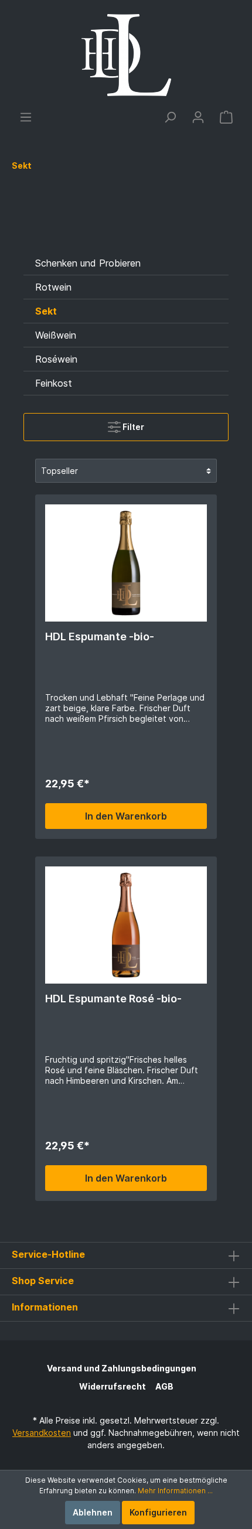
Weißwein (55, 335)
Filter (132, 427)
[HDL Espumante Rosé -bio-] (126, 925)
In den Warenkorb (126, 816)
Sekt (46, 311)
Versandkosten (41, 1433)
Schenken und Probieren (88, 263)
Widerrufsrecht (112, 1386)
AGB (164, 1386)
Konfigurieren (158, 1512)
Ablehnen (93, 1512)
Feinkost (53, 383)
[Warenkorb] (226, 117)
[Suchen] (170, 117)
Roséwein (56, 359)
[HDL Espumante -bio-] (126, 563)
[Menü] (26, 117)
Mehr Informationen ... (175, 1490)
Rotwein (53, 287)
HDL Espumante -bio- (99, 636)
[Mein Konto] (198, 117)
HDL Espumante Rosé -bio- (113, 998)
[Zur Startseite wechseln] (126, 55)
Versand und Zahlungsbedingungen (121, 1368)
